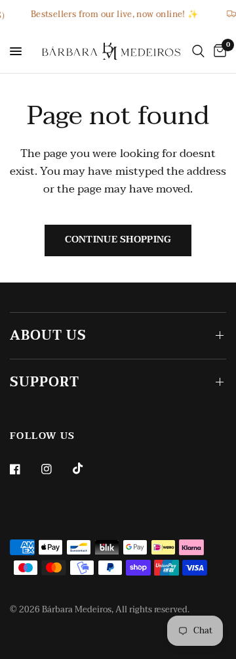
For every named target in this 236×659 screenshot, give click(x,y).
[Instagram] (55, 469)
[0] (217, 51)
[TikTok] (87, 468)
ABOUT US (48, 336)
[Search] (198, 51)
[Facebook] (24, 469)
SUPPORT (44, 382)
